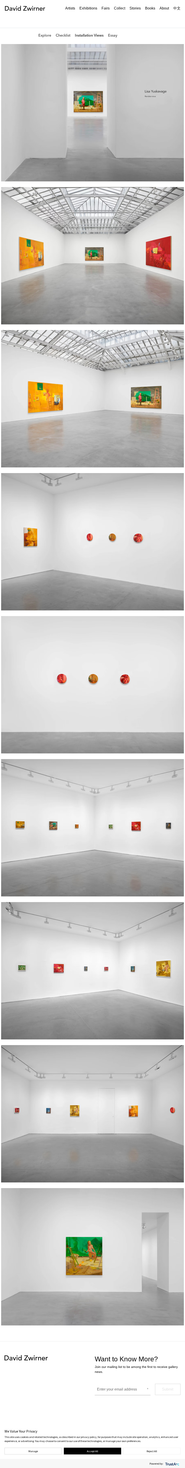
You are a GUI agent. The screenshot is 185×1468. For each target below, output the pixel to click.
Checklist (66, 19)
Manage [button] (33, 1451)
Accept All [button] (92, 1451)
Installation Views (92, 19)
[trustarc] (171, 1463)
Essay (116, 19)
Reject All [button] (152, 1451)
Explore (48, 19)
